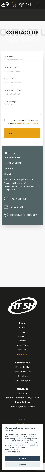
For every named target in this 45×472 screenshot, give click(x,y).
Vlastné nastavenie (13, 452)
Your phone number (13, 90)
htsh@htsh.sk (22, 424)
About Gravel (22, 345)
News (22, 332)
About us (22, 327)
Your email (9, 79)
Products (22, 336)
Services (22, 340)
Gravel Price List (23, 367)
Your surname (11, 67)
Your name (9, 56)
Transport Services (22, 371)
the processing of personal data (25, 123)
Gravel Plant (22, 376)
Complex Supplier (22, 380)
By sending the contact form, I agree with (23, 121)
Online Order (22, 349)
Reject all (22, 465)
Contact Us (22, 354)
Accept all (22, 458)
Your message (11, 102)
